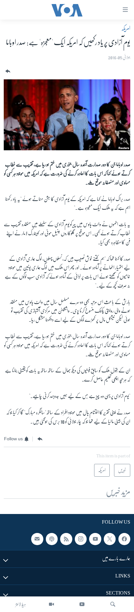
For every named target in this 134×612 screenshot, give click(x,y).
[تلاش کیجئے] (112, 604)
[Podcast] (52, 539)
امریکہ (125, 28)
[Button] (7, 71)
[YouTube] (82, 604)
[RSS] (66, 539)
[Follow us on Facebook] (124, 539)
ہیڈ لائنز (21, 604)
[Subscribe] (37, 539)
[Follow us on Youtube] (95, 539)
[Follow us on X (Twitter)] (110, 539)
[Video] (51, 604)
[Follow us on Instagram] (81, 539)
